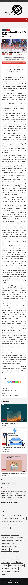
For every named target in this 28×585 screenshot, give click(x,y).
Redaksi (18, 1)
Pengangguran (16, 559)
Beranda (7, 1)
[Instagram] (13, 382)
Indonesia (5, 524)
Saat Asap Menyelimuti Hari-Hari (10, 423)
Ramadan (12, 565)
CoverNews (10, 582)
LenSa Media (21, 537)
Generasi (5, 521)
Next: (10, 394)
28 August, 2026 (6, 425)
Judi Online (5, 527)
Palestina (5, 556)
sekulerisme (6, 571)
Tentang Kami (12, 1)
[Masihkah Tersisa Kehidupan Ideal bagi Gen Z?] (14, 463)
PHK (13, 562)
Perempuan (5, 562)
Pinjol (19, 562)
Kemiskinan (5, 534)
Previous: (9, 389)
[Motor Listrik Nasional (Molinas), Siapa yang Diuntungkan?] (14, 437)
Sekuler (15, 568)
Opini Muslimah (6, 552)
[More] (19, 382)
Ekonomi (5, 518)
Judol (13, 527)
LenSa (12, 537)
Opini (8, 30)
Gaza (23, 518)
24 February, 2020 (7, 36)
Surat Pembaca (6, 574)
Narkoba (5, 549)
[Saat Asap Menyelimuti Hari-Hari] (14, 413)
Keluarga (15, 531)
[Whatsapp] (16, 382)
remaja (21, 565)
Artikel (4, 30)
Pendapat (14, 556)
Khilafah (14, 534)
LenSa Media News (7, 540)
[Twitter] (7, 382)
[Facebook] (5, 382)
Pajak (16, 552)
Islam (13, 524)
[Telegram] (10, 382)
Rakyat (4, 565)
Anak (4, 515)
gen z (21, 521)
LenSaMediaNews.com (8, 543)
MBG (16, 546)
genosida (13, 521)
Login (22, 1)
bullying (12, 515)
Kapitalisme (6, 531)
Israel (20, 524)
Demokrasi (20, 515)
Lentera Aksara (7, 546)
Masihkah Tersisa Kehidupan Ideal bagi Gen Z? (14, 473)
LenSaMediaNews (20, 540)
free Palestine (14, 518)
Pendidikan (5, 559)
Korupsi (5, 537)
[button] (2, 19)
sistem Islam (15, 571)
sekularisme (6, 568)
